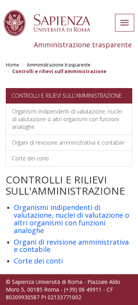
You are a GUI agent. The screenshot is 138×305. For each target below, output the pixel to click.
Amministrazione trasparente (58, 65)
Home (12, 65)
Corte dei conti (30, 158)
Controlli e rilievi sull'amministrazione (67, 95)
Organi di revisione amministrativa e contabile (68, 142)
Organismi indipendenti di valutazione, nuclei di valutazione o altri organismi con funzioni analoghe (67, 119)
